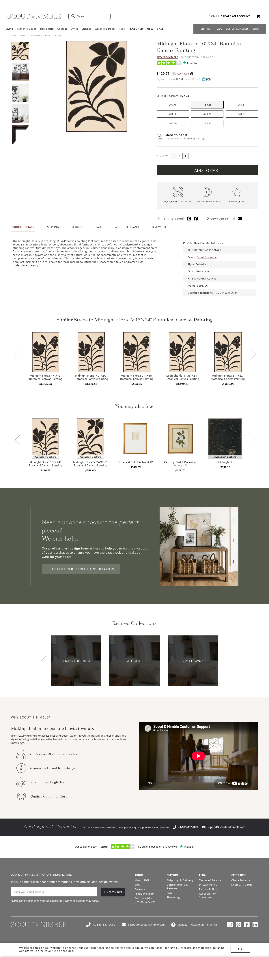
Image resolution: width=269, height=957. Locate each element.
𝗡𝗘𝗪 (150, 28)
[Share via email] (240, 218)
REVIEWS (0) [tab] (159, 227)
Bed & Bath (47, 28)
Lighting (86, 28)
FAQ (169, 892)
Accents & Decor (105, 28)
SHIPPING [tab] (53, 227)
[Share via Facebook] (196, 218)
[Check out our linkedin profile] (255, 924)
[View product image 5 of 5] (20, 134)
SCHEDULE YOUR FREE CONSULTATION (80, 569)
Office (74, 28)
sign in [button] (214, 16)
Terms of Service (210, 880)
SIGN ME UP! (113, 892)
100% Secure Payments (207, 201)
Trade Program (144, 893)
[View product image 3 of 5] (20, 92)
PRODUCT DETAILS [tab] (23, 227)
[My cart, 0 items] (258, 16)
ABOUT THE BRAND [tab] (127, 227)
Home (14, 35)
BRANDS (206, 28)
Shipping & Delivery (180, 880)
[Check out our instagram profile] (230, 924)
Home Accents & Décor (29, 35)
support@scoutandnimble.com (226, 827)
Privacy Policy (208, 884)
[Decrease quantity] (174, 156)
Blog (137, 884)
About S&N (141, 880)
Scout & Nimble (167, 57)
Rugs (122, 28)
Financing (173, 897)
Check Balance (241, 880)
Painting (57, 35)
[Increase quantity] (185, 156)
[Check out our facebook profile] (247, 924)
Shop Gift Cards (242, 884)
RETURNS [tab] (77, 227)
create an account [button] (235, 16)
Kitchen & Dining (26, 28)
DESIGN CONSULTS (237, 28)
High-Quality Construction (177, 201)
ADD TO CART (207, 170)
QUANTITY (162, 156)
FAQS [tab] (99, 227)
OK (240, 949)
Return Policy (208, 889)
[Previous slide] (17, 353)
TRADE (218, 28)
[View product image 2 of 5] (20, 72)
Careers (139, 889)
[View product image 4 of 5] (20, 113)
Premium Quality (237, 201)
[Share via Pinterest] (189, 218)
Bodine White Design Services (145, 900)
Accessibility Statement (207, 895)
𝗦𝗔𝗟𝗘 (160, 28)
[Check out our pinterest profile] (238, 924)
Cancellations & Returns (177, 886)
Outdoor (62, 28)
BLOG (256, 28)
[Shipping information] (191, 74)
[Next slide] (253, 354)
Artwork (47, 35)
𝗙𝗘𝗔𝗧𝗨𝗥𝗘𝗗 (135, 28)
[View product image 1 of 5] (20, 51)
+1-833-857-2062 (188, 827)
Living (9, 28)
